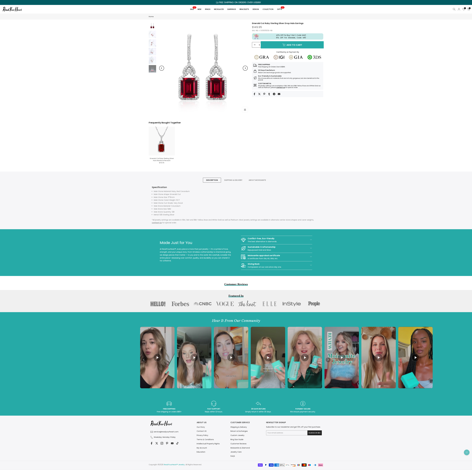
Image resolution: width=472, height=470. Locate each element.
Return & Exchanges (239, 431)
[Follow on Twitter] (156, 443)
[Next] (245, 68)
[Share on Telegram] (274, 94)
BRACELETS (244, 9)
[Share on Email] (279, 94)
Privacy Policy (202, 435)
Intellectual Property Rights (208, 443)
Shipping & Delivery (238, 427)
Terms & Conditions (205, 439)
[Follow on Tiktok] (177, 443)
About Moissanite (257, 180)
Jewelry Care (236, 452)
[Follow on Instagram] (162, 443)
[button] (328, 359)
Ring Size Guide (236, 439)
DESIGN (256, 9)
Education (201, 452)
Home (151, 16)
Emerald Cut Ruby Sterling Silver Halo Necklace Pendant (162, 159)
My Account (202, 448)
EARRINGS (231, 9)
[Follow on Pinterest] (167, 443)
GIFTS (280, 8)
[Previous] (161, 68)
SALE (192, 8)
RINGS (207, 9)
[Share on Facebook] (254, 94)
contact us (280, 87)
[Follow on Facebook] (151, 443)
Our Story (201, 427)
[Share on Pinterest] (264, 94)
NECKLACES (219, 9)
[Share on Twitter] (259, 94)
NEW (199, 9)
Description (212, 180)
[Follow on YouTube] (172, 443)
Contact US (201, 431)
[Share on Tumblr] (269, 94)
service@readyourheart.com (166, 432)
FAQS (232, 456)
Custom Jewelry (237, 435)
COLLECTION (268, 9)
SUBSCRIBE (259, 250)
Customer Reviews (238, 443)
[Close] (280, 215)
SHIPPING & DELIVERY (233, 180)
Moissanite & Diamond (240, 448)
